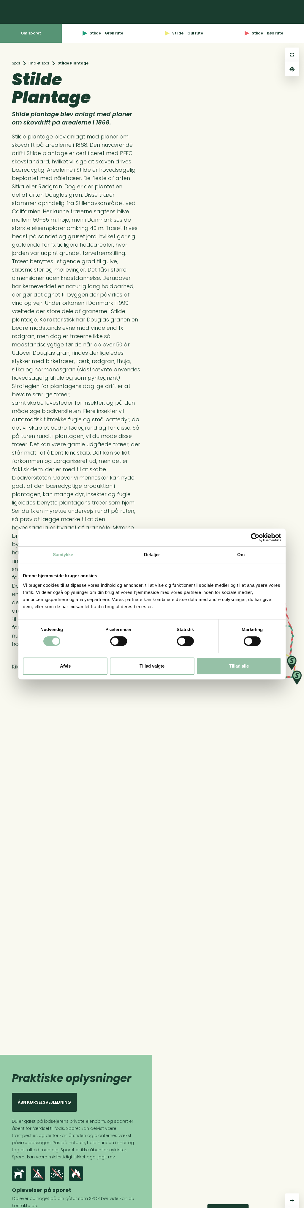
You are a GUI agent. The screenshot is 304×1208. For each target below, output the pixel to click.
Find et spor (38, 63)
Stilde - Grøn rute (106, 33)
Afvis (65, 665)
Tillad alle (239, 665)
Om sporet (31, 33)
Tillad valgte (152, 665)
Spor (16, 63)
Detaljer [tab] (152, 554)
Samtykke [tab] (63, 554)
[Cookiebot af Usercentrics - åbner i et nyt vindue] (255, 537)
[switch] (118, 641)
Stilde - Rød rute (267, 33)
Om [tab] (241, 554)
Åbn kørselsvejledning (44, 1102)
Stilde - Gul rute (187, 33)
